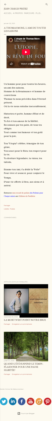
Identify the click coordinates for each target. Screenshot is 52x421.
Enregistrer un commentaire (22, 324)
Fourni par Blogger (28, 413)
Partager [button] (7, 205)
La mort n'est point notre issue (25, 319)
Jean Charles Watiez (16, 8)
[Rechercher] (46, 3)
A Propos (18, 13)
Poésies (12, 209)
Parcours (29, 13)
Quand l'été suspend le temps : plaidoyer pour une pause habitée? (23, 367)
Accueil (8, 13)
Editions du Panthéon (27, 196)
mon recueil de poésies (21, 193)
